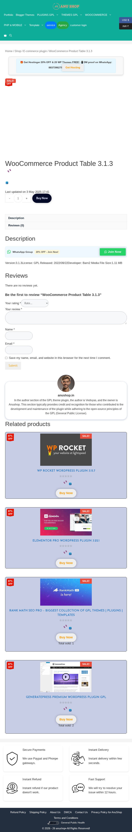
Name (10, 329)
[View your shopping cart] (5, 35)
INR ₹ (124, 26)
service (51, 25)
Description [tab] (16, 218)
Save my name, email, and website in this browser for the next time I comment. (60, 358)
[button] (10, 35)
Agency (62, 25)
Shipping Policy (38, 812)
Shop (18, 51)
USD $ (124, 19)
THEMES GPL (69, 14)
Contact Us (81, 812)
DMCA (68, 812)
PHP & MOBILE (13, 25)
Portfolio (8, 14)
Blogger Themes (25, 14)
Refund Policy (18, 812)
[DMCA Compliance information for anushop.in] (53, 822)
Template (34, 25)
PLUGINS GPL (45, 14)
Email (9, 343)
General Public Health (73, 822)
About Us (55, 812)
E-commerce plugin (35, 51)
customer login (78, 25)
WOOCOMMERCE (96, 14)
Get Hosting (72, 67)
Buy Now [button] (66, 493)
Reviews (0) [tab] (16, 225)
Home (9, 51)
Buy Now (42, 198)
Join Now (114, 251)
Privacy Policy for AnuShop (106, 812)
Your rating (13, 303)
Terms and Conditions (66, 817)
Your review (13, 309)
